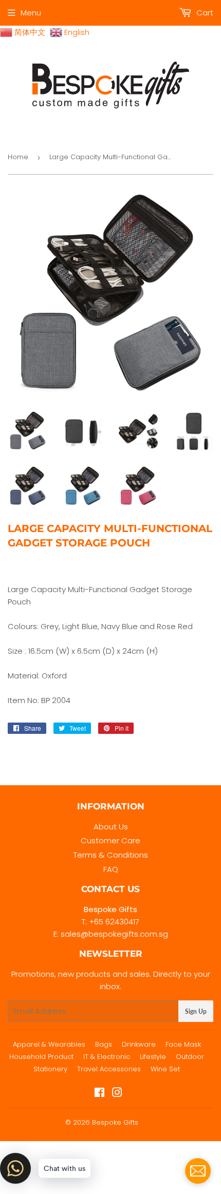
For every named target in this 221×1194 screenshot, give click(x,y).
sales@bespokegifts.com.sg (114, 933)
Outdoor (190, 1057)
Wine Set (165, 1069)
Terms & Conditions (110, 854)
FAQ (110, 869)
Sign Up (196, 1011)
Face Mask (183, 1044)
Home (18, 157)
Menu (31, 12)
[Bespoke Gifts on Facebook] (99, 1093)
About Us (111, 826)
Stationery (50, 1069)
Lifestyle (153, 1057)
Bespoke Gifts (115, 1122)
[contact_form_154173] (198, 1171)
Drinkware (139, 1044)
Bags (103, 1044)
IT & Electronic (106, 1057)
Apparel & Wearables (49, 1044)
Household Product (41, 1057)
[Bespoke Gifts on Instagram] (117, 1093)
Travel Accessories (109, 1069)
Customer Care (110, 840)
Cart (203, 12)
